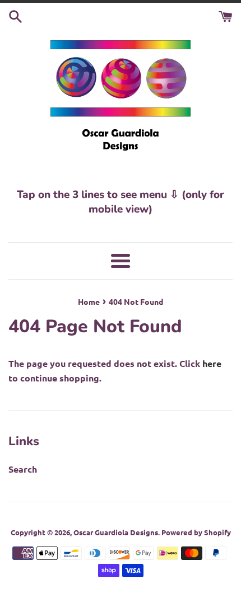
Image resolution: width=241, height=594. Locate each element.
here (211, 363)
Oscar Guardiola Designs (115, 532)
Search (22, 469)
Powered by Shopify (196, 532)
